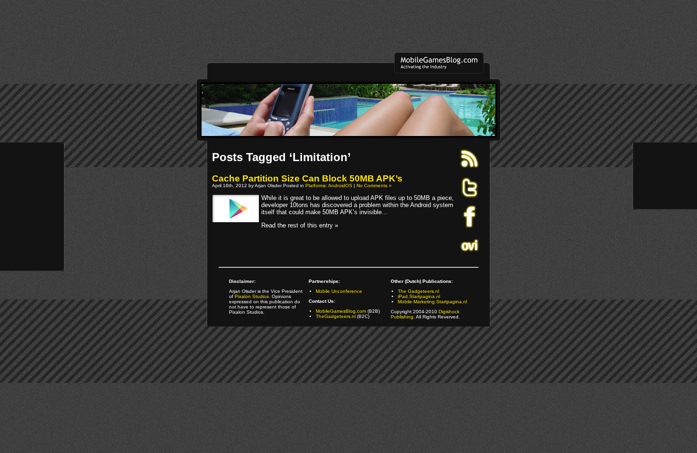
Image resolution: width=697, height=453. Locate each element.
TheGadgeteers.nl (336, 316)
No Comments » (374, 185)
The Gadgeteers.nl (418, 291)
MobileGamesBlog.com (341, 311)
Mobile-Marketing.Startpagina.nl (432, 301)
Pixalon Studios (252, 296)
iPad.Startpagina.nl (419, 296)
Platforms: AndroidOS (328, 185)
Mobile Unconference (339, 291)
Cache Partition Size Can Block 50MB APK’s (307, 178)
